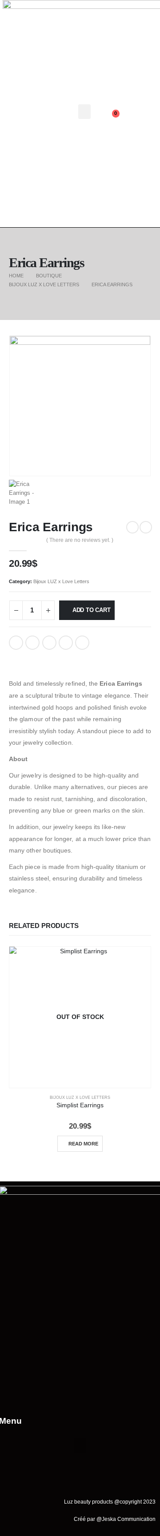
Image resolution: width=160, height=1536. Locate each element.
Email (82, 643)
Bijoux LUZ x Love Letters (61, 581)
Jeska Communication (129, 1519)
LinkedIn (49, 643)
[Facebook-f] (126, 102)
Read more (83, 1143)
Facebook (16, 643)
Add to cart (91, 610)
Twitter (32, 643)
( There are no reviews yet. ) (79, 540)
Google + (66, 643)
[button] (84, 111)
